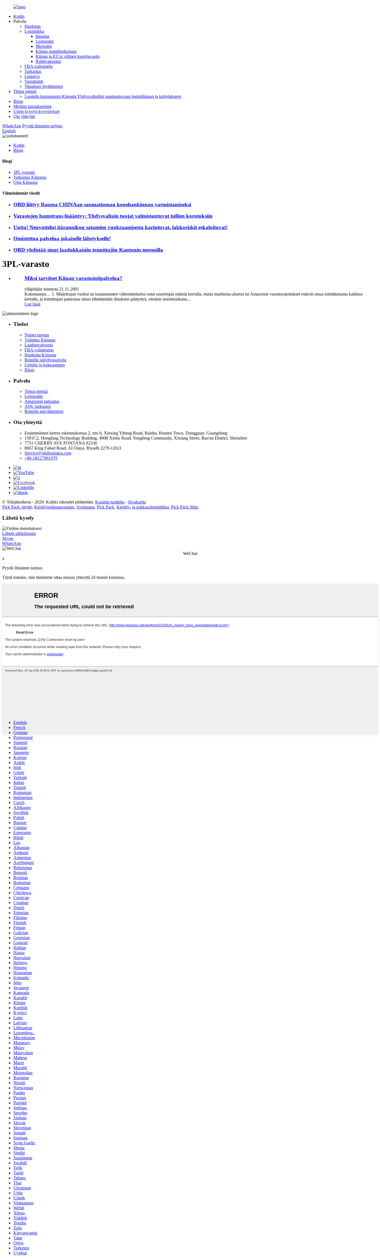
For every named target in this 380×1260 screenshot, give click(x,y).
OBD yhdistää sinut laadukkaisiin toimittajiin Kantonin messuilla (88, 250)
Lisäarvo (32, 76)
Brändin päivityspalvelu (45, 360)
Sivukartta (137, 502)
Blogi (18, 101)
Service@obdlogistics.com (47, 453)
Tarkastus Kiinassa (29, 177)
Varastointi (33, 81)
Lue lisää (32, 304)
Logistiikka (34, 31)
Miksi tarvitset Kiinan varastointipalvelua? (73, 278)
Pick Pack (105, 507)
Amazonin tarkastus (41, 401)
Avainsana (85, 507)
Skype (7, 538)
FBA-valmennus (39, 350)
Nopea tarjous (36, 335)
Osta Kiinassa (25, 182)
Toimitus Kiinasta (39, 340)
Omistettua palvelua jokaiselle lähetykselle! (62, 238)
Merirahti (44, 46)
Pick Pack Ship (184, 507)
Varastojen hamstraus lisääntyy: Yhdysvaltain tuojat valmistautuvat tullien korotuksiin (113, 216)
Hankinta (32, 26)
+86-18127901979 (40, 458)
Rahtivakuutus (48, 61)
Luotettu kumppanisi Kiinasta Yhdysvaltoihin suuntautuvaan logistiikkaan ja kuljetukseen (102, 96)
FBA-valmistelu (38, 66)
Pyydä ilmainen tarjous (42, 125)
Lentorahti (45, 41)
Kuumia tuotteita (109, 502)
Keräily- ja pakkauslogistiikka (143, 507)
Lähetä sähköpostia (19, 533)
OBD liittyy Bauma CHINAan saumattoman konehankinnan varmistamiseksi (102, 204)
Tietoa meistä (24, 91)
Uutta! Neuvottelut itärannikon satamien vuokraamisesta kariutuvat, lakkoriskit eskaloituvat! (120, 227)
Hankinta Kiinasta (40, 355)
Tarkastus (32, 71)
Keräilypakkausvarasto (54, 507)
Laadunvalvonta (38, 345)
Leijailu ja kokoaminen (44, 365)
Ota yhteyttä (24, 116)
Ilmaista (42, 36)
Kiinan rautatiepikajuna (56, 51)
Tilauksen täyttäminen (43, 86)
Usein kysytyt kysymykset (36, 111)
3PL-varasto (24, 172)
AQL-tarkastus (37, 406)
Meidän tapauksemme (32, 106)
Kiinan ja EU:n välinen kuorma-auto (68, 56)
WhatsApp (11, 125)
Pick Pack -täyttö (17, 507)
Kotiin (18, 16)
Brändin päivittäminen (43, 411)
